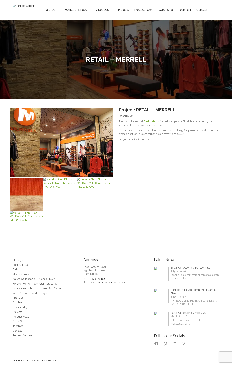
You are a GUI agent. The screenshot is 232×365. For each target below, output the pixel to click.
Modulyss (18, 260)
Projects (123, 9)
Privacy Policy (48, 360)
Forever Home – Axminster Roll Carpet (35, 283)
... (188, 278)
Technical (184, 9)
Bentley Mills (20, 264)
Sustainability (20, 307)
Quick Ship (166, 9)
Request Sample (22, 335)
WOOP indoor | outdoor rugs (30, 293)
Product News (143, 9)
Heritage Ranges (76, 9)
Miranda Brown (21, 274)
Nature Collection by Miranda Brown (34, 278)
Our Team (18, 302)
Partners (49, 9)
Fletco (16, 269)
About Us (102, 9)
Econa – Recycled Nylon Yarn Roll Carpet (37, 288)
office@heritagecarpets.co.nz (108, 282)
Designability (151, 121)
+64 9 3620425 (96, 279)
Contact (201, 9)
